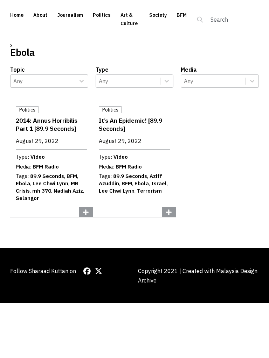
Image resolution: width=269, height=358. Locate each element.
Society (158, 15)
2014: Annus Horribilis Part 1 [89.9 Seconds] (46, 124)
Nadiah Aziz (68, 190)
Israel (159, 183)
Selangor (27, 198)
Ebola (23, 183)
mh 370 (41, 190)
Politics (101, 15)
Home (16, 15)
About (40, 15)
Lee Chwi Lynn (50, 183)
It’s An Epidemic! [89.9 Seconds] (130, 124)
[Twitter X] (98, 271)
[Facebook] (87, 271)
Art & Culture (129, 19)
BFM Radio (46, 166)
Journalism (70, 15)
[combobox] (43, 81)
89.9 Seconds (47, 176)
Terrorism (149, 190)
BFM (182, 15)
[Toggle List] (81, 81)
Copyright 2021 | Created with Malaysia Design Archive (197, 275)
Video (37, 156)
